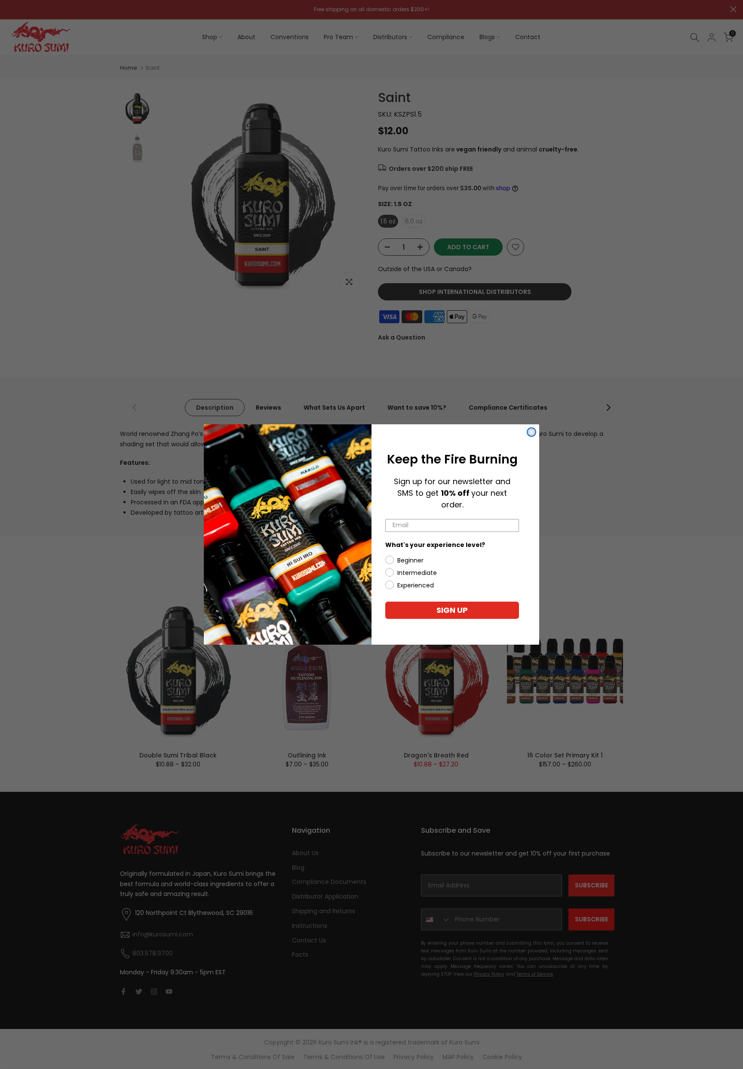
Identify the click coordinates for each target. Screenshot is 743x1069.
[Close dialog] (531, 432)
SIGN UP (452, 610)
